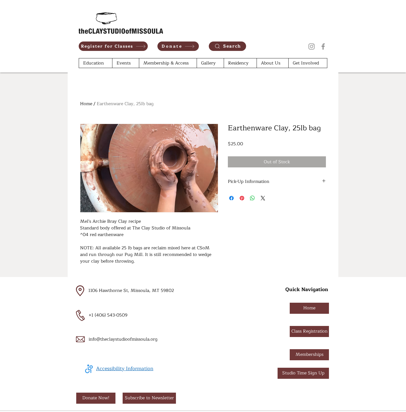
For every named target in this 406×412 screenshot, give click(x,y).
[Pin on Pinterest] (242, 198)
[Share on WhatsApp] (252, 198)
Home (86, 103)
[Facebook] (323, 46)
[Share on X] (263, 198)
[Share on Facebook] (231, 198)
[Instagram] (311, 46)
